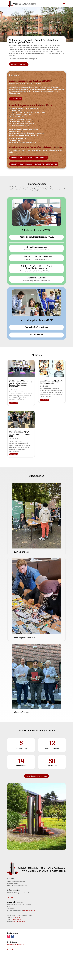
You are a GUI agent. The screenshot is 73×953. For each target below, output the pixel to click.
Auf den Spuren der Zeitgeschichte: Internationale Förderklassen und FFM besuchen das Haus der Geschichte (20, 383)
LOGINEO (10, 949)
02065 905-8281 (18, 917)
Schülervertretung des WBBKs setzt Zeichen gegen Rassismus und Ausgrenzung (51, 381)
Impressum (20, 944)
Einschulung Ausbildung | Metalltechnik (29, 158)
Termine (10, 897)
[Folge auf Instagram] (8, 936)
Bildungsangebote (19, 64)
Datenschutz (11, 944)
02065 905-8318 (18, 919)
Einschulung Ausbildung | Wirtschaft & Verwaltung (34, 164)
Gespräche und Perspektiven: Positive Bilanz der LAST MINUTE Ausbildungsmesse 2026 (20, 433)
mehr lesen (14, 403)
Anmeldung (16, 99)
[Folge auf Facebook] (12, 936)
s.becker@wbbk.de (29, 911)
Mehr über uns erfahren (36, 776)
